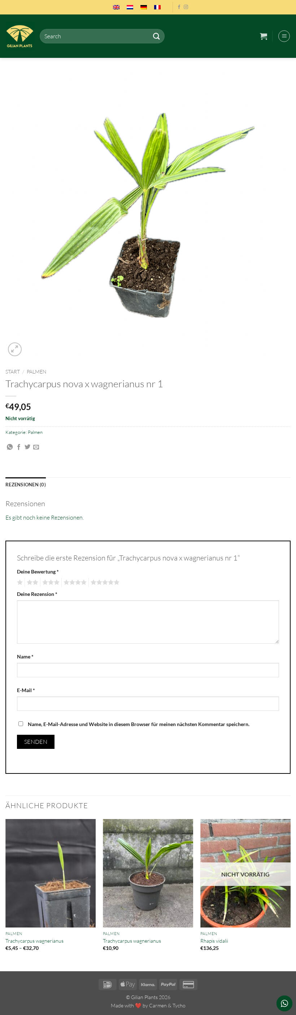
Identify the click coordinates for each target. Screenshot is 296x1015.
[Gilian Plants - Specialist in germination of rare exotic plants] (19, 36)
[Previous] (5, 894)
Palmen (37, 371)
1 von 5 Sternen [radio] (19, 582)
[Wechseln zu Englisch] (116, 7)
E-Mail (26, 690)
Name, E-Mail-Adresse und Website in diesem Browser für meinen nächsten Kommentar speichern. (138, 724)
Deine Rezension (37, 594)
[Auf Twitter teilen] (27, 447)
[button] (263, 36)
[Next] (290, 894)
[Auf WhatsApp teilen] (10, 447)
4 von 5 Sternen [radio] (74, 582)
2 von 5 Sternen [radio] (31, 582)
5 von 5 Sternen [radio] (103, 582)
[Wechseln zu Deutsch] (144, 7)
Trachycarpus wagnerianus (34, 941)
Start (12, 371)
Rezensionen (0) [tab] (25, 484)
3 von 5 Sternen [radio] (50, 582)
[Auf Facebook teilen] (19, 447)
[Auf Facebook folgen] (179, 7)
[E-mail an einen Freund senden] (36, 447)
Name (25, 656)
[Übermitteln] (156, 36)
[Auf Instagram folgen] (186, 7)
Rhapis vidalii (214, 941)
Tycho (179, 1005)
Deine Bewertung (38, 571)
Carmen (158, 1005)
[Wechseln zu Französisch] (157, 7)
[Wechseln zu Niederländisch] (130, 7)
